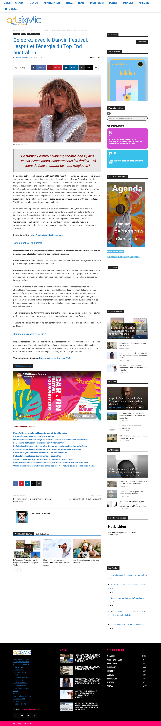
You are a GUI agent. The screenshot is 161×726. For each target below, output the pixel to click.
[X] (34, 715)
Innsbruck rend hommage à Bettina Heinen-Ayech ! (87, 668)
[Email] (33, 483)
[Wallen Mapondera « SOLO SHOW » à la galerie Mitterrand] (127, 466)
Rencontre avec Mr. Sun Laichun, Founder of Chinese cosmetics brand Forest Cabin (133, 415)
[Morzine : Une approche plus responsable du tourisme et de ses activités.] (57, 548)
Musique (113, 3)
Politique (20, 3)
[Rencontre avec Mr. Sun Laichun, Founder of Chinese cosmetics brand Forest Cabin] (112, 416)
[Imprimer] (39, 483)
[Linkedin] (27, 483)
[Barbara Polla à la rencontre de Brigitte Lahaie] (112, 428)
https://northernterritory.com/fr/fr (55, 358)
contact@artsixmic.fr (31, 709)
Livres (81, 3)
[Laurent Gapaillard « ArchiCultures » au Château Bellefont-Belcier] (112, 484)
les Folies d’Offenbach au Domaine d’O (85, 499)
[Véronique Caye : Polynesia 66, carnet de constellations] (112, 494)
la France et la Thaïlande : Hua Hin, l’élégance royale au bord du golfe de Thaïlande (26, 562)
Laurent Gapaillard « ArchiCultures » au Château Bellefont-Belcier (133, 482)
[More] (96, 67)
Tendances (144, 3)
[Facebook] (15, 483)
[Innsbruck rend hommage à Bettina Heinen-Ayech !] (112, 345)
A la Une (34, 3)
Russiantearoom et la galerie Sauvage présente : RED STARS (33, 500)
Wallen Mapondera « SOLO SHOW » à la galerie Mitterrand (125, 471)
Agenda (13, 9)
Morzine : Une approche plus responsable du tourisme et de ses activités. (56, 562)
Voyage (37, 34)
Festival (31, 30)
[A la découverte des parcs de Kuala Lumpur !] (87, 548)
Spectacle (128, 3)
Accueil (8, 3)
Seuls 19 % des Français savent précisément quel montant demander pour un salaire (87, 706)
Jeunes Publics (97, 3)
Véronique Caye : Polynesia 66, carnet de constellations (131, 492)
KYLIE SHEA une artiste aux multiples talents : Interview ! (133, 437)
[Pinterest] (21, 483)
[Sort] (109, 113)
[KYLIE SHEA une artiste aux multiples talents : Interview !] (112, 438)
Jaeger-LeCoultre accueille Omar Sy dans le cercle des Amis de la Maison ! (126, 401)
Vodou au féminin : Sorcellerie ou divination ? (129, 624)
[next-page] (19, 570)
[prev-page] (14, 570)
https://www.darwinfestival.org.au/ (47, 235)
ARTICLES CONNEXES (23, 534)
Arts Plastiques (52, 3)
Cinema (69, 3)
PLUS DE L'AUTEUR (42, 534)
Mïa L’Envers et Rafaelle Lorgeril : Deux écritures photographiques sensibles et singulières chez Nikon (132, 503)
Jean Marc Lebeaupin (24, 57)
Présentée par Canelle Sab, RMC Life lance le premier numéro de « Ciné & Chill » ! (133, 355)
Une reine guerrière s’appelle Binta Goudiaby (129, 575)
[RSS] (28, 715)
